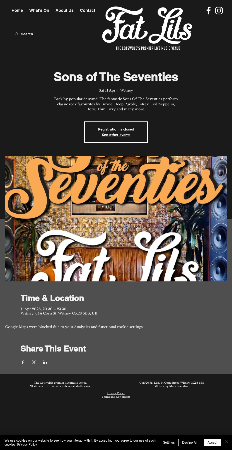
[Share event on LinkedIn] (45, 362)
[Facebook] (208, 10)
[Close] (226, 442)
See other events (116, 135)
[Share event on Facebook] (23, 362)
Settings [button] (169, 442)
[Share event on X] (34, 362)
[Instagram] (219, 10)
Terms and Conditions (116, 396)
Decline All (189, 442)
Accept (212, 442)
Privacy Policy (116, 393)
